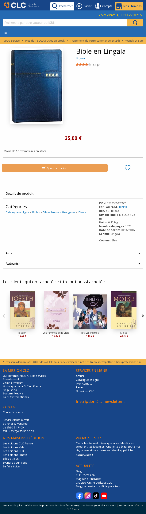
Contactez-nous (13, 412)
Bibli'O (123, 207)
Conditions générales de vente (98, 505)
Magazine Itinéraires (88, 479)
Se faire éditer (11, 466)
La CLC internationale (16, 397)
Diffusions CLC (85, 391)
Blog (79, 471)
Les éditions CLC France (18, 443)
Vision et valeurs (13, 383)
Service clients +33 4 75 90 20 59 (120, 15)
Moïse (123, 332)
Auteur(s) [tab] (13, 263)
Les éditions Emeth (15, 455)
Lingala (80, 58)
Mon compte (84, 383)
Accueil (80, 376)
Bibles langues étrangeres (59, 212)
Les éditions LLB (13, 451)
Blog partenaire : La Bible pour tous (98, 486)
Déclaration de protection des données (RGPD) (52, 505)
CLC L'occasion (85, 475)
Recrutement (11, 379)
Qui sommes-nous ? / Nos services (24, 376)
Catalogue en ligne (17, 212)
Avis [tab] (9, 253)
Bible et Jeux (11, 458)
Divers (82, 212)
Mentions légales (13, 505)
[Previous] (3, 315)
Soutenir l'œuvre (13, 393)
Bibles (36, 212)
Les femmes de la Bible (56, 332)
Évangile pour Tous (15, 462)
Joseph (22, 332)
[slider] (83, 64)
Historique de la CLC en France (22, 386)
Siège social (10, 390)
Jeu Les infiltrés (90, 332)
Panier (80, 387)
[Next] (142, 315)
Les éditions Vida (13, 447)
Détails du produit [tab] (19, 193)
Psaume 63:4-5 (84, 455)
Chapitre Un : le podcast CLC (94, 482)
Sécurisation (126, 505)
